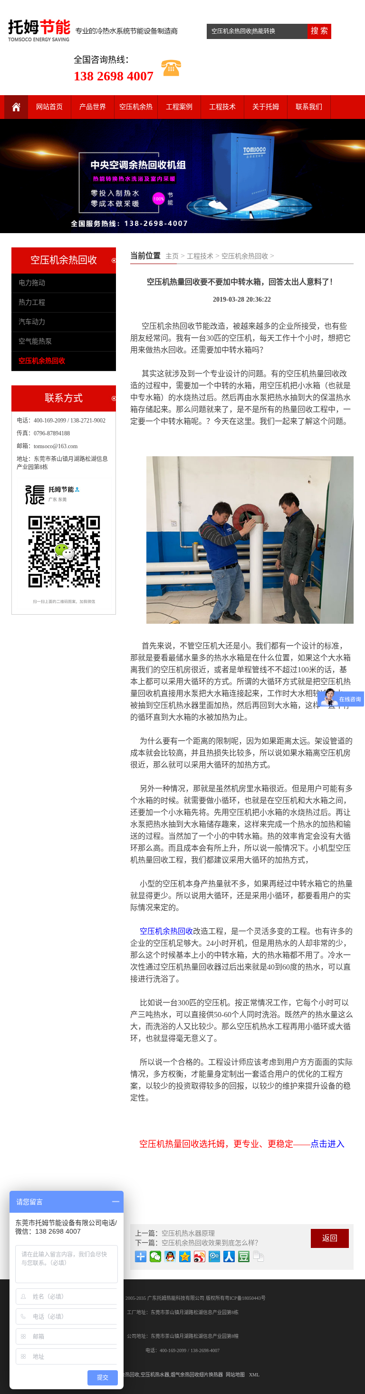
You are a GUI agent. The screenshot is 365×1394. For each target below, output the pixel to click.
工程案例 (179, 106)
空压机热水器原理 (188, 1233)
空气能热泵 (35, 341)
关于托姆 (265, 106)
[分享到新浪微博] (200, 1256)
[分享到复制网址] (259, 1256)
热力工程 (32, 302)
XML (254, 1374)
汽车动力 (32, 321)
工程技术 (222, 106)
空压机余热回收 (244, 256)
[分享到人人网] (229, 1256)
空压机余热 (136, 106)
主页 (172, 256)
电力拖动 (32, 282)
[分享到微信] (156, 1256)
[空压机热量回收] (93, 27)
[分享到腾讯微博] (215, 1256)
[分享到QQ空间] (185, 1256)
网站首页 (49, 106)
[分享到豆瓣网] (244, 1256)
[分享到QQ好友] (170, 1256)
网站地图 (235, 1374)
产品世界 (92, 106)
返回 (329, 1238)
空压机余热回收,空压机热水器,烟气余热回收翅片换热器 (164, 1374)
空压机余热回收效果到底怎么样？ (211, 1243)
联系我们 (309, 106)
